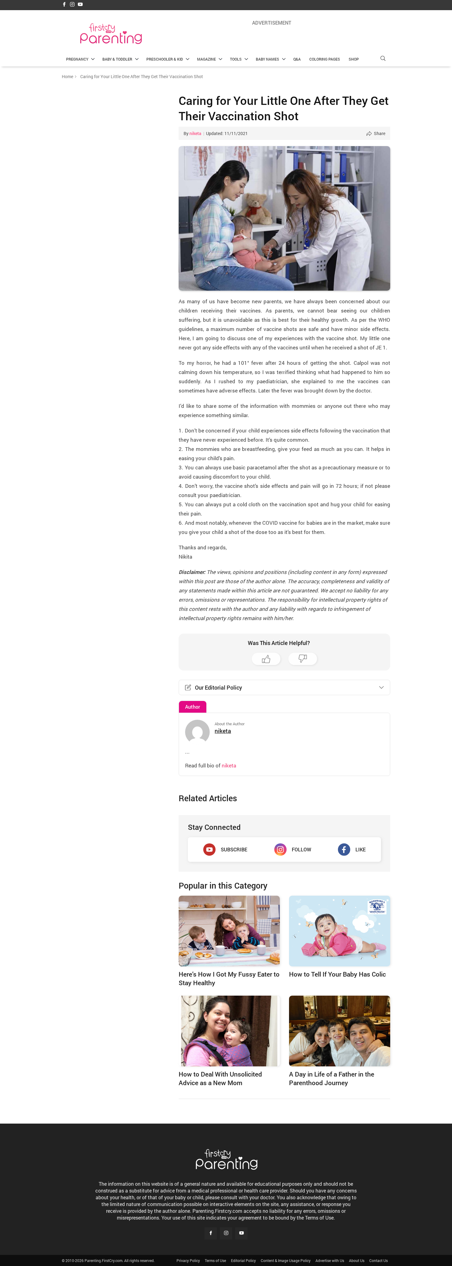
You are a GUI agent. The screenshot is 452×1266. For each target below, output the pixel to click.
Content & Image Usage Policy (286, 1260)
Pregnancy (77, 59)
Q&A (297, 59)
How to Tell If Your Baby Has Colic (337, 974)
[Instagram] (72, 5)
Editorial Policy (243, 1260)
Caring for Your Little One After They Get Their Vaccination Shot (284, 108)
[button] (382, 58)
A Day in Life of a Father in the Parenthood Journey (331, 1078)
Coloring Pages (324, 59)
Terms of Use (215, 1260)
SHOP (354, 59)
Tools (236, 59)
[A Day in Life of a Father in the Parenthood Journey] (339, 1031)
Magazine (206, 59)
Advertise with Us (329, 1260)
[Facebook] (64, 5)
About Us (356, 1260)
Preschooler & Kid (164, 59)
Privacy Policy (188, 1260)
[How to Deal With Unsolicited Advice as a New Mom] (229, 1031)
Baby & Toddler (117, 59)
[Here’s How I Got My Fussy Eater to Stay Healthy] (229, 931)
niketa (195, 133)
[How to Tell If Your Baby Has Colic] (339, 931)
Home (67, 76)
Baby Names (267, 59)
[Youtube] (80, 5)
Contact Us (378, 1260)
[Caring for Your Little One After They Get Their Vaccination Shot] (284, 218)
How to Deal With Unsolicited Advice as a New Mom (220, 1078)
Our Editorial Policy (218, 687)
